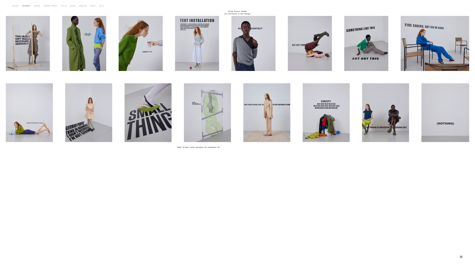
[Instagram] (461, 256)
